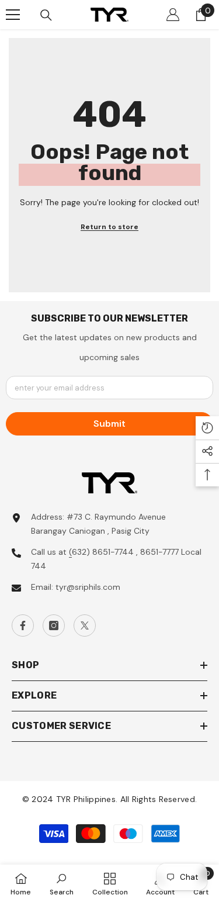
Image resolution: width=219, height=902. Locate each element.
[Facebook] (23, 625)
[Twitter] (85, 625)
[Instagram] (54, 625)
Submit (109, 423)
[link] (61, 883)
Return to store (109, 226)
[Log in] (172, 14)
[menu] (13, 15)
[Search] (46, 15)
